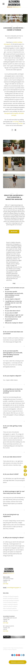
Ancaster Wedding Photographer (10, 610)
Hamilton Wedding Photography (10, 604)
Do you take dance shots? (12, 310)
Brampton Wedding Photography (10, 598)
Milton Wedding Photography (9, 608)
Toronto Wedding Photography (10, 602)
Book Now (14, 231)
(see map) (5, 583)
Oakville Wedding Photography (10, 606)
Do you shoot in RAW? (11, 313)
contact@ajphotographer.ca (14, 587)
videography (7, 113)
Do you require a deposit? (12, 299)
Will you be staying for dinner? (14, 323)
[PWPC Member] (14, 637)
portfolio (20, 123)
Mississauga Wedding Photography (11, 600)
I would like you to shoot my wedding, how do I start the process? (13, 302)
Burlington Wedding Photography (10, 596)
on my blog (15, 121)
